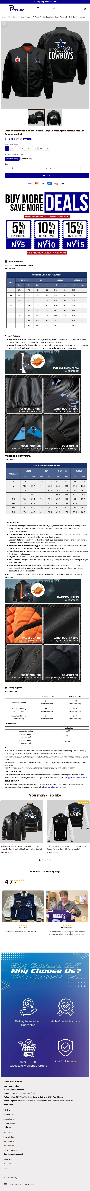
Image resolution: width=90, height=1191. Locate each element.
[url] (14, 1090)
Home (3, 17)
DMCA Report (30, 1184)
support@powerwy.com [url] (76, 777)
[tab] (39, 860)
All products (12, 17)
